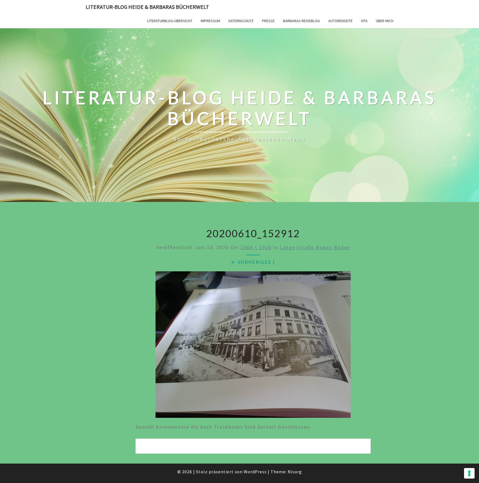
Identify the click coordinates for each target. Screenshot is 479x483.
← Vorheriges (251, 262)
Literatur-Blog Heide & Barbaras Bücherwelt (147, 6)
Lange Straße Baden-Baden (315, 247)
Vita (364, 20)
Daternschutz (241, 20)
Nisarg (295, 471)
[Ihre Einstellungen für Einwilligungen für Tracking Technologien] (469, 473)
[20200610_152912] (253, 346)
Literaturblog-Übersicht (169, 20)
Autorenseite (340, 20)
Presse (268, 20)
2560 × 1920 (256, 247)
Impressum (210, 20)
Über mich (384, 20)
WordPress (255, 471)
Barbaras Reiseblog (301, 20)
